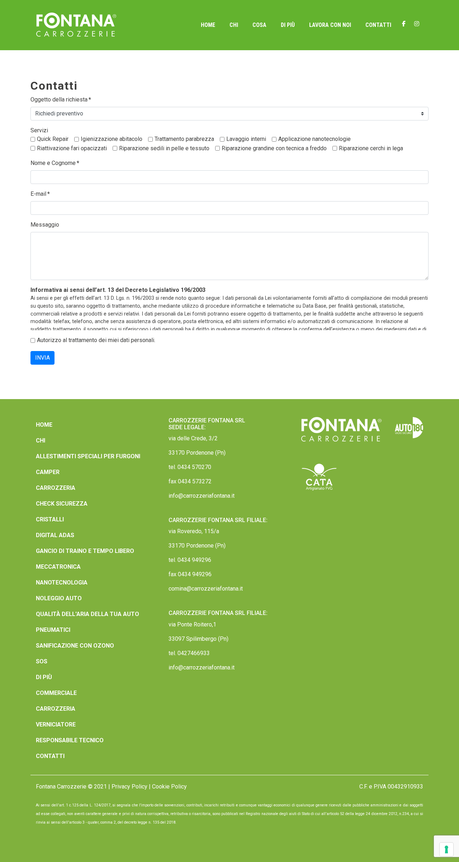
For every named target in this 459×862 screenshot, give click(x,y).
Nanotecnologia (61, 582)
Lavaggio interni (246, 139)
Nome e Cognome (54, 163)
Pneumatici (53, 629)
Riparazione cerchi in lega (371, 148)
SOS (41, 661)
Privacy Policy (129, 786)
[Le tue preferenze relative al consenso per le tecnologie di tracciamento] (446, 849)
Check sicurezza (61, 503)
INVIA (42, 357)
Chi (234, 25)
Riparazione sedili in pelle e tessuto (164, 148)
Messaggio (44, 224)
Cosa (259, 25)
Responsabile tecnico (70, 740)
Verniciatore (56, 724)
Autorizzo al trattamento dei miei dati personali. (96, 340)
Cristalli (50, 519)
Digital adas (55, 535)
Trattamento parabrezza (184, 139)
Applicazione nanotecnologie (314, 139)
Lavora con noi (330, 25)
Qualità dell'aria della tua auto (87, 614)
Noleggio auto (59, 598)
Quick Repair (52, 139)
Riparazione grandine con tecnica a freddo (274, 148)
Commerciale (56, 693)
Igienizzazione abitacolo (111, 139)
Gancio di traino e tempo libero (85, 551)
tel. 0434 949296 (190, 559)
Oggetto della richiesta (60, 99)
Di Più (288, 25)
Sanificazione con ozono (75, 645)
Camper (48, 472)
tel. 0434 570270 (190, 467)
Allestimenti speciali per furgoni (88, 456)
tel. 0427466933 (189, 653)
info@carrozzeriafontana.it (202, 495)
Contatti (378, 25)
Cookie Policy (169, 786)
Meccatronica (58, 566)
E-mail (40, 193)
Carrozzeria (55, 487)
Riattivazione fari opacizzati (72, 148)
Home (208, 25)
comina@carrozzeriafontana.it (206, 588)
